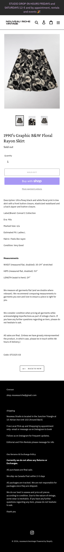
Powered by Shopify (44, 541)
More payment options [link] (32, 189)
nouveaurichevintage (27, 541)
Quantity (8, 155)
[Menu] (58, 22)
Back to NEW (34, 368)
